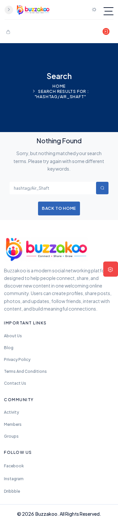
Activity (11, 412)
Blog (8, 347)
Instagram (14, 478)
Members (13, 424)
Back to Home (59, 208)
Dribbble (12, 491)
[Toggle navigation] (108, 11)
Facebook (14, 465)
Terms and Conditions (25, 371)
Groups (11, 436)
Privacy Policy (17, 359)
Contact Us (15, 383)
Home (59, 86)
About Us (13, 335)
